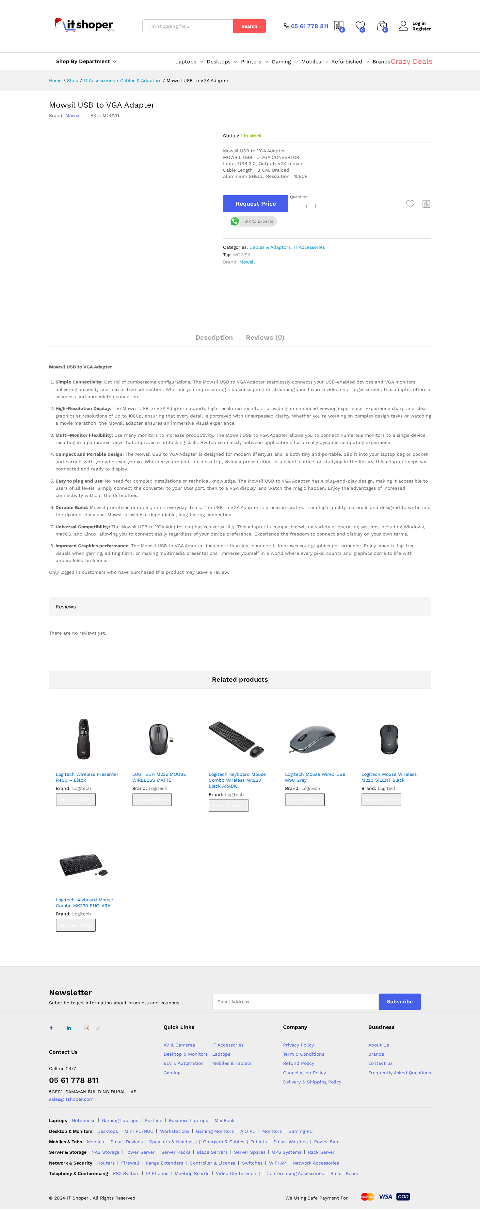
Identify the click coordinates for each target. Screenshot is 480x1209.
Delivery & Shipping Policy (312, 1081)
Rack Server (321, 1152)
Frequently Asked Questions (399, 1072)
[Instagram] (87, 1028)
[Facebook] (51, 1028)
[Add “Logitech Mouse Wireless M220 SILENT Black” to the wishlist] (391, 760)
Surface (153, 1120)
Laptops (221, 1054)
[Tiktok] (98, 1028)
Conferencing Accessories (295, 1173)
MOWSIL (242, 254)
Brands (381, 61)
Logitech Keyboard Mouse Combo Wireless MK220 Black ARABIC (237, 780)
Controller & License (212, 1163)
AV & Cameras (179, 1044)
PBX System (126, 1173)
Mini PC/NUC (138, 1131)
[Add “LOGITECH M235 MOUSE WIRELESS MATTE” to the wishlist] (162, 760)
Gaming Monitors (215, 1131)
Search (249, 26)
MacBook (224, 1120)
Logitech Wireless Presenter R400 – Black (87, 777)
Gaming (172, 1072)
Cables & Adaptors (270, 247)
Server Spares (249, 1152)
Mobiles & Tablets (231, 1063)
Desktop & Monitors (186, 1054)
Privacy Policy (298, 1044)
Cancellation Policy (304, 1072)
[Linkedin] (68, 1028)
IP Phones (157, 1173)
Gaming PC (300, 1131)
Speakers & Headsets (173, 1141)
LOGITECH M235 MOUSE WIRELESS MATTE (159, 777)
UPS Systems (286, 1152)
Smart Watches (290, 1141)
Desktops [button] (219, 61)
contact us (380, 1063)
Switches (252, 1163)
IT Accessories (309, 247)
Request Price (256, 203)
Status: (231, 135)
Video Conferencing (238, 1173)
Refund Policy (298, 1063)
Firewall (130, 1163)
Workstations (174, 1131)
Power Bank (327, 1141)
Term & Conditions (303, 1054)
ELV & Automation (184, 1063)
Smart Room (344, 1173)
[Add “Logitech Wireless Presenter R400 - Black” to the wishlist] (85, 760)
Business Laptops (188, 1120)
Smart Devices (126, 1141)
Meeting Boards (192, 1173)
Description (214, 337)
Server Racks (175, 1152)
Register (421, 28)
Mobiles (95, 1141)
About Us (378, 1044)
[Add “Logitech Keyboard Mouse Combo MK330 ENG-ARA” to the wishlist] (85, 885)
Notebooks (83, 1120)
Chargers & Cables (223, 1141)
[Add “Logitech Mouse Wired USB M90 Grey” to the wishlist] (314, 760)
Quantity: (298, 197)
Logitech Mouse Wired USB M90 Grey (315, 777)
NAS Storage (105, 1152)
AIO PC (248, 1131)
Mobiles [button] (311, 61)
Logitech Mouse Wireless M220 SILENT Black (389, 777)
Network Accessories (316, 1163)
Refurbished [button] (346, 61)
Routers (106, 1163)
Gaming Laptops (120, 1120)
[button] (426, 203)
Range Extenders (164, 1163)
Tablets (259, 1141)
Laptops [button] (185, 61)
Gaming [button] (281, 61)
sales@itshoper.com (71, 1099)
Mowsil (73, 115)
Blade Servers (212, 1152)
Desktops (107, 1131)
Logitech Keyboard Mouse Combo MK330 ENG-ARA (84, 902)
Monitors (272, 1131)
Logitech (81, 788)
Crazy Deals (411, 61)
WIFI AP (277, 1163)
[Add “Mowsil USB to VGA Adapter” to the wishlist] (410, 203)
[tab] (214, 340)
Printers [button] (251, 61)
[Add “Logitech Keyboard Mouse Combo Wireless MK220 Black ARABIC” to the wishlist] (238, 760)
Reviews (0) (265, 337)
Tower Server (140, 1152)
